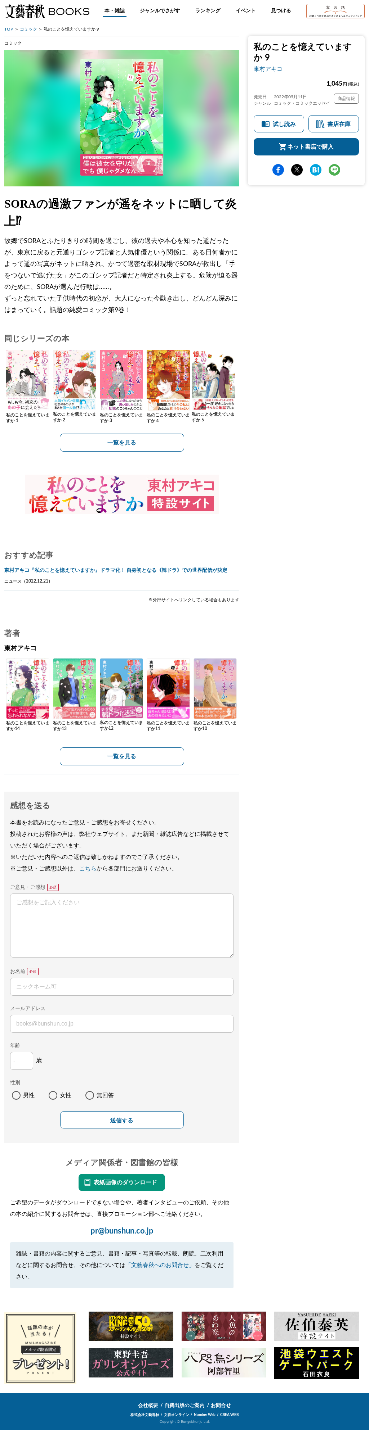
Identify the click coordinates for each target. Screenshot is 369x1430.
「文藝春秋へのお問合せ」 (160, 1265)
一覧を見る (121, 442)
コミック (28, 29)
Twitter (297, 170)
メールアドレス (27, 1008)
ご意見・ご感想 (27, 887)
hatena (315, 170)
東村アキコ (268, 69)
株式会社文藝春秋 (144, 1415)
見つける (281, 10)
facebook (278, 170)
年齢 (15, 1045)
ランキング (208, 10)
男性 (29, 1095)
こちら (88, 869)
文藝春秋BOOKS (46, 11)
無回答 (105, 1095)
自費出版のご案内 (184, 1405)
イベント (246, 10)
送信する (121, 1120)
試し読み (284, 124)
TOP (8, 29)
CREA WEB (229, 1415)
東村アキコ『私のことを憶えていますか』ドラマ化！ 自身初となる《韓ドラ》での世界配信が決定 (115, 570)
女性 (65, 1095)
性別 (15, 1082)
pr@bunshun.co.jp (122, 1231)
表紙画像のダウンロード (125, 1182)
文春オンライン (176, 1415)
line (334, 170)
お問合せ (221, 1405)
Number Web (204, 1415)
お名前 (17, 971)
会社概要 (148, 1405)
